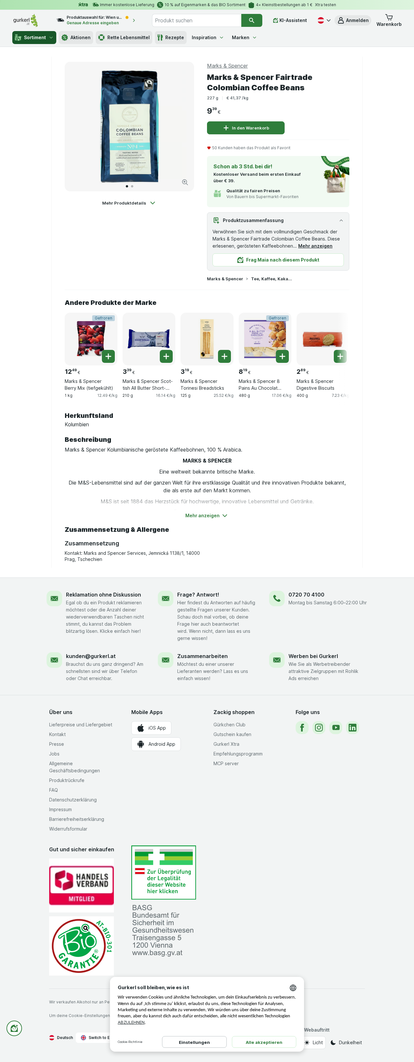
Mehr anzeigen (315, 246)
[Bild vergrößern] (185, 182)
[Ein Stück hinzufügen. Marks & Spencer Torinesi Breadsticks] (224, 356)
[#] (163, 872)
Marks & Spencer (225, 278)
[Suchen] (251, 20)
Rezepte (174, 37)
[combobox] (196, 20)
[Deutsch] (323, 20)
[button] (352, 20)
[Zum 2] (132, 186)
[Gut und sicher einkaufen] (81, 946)
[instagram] (318, 727)
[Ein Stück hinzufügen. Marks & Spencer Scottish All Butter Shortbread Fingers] (166, 356)
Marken (240, 37)
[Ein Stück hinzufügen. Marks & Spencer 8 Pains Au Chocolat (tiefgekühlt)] (282, 356)
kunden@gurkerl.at (91, 656)
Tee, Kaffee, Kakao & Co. (271, 278)
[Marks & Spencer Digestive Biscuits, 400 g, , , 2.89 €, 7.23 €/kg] (323, 339)
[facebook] (302, 727)
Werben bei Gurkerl (313, 656)
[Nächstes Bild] (182, 126)
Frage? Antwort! (198, 594)
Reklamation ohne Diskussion (103, 594)
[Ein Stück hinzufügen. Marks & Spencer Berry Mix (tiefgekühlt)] (108, 356)
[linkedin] (352, 727)
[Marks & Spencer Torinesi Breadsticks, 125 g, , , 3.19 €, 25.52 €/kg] (206, 339)
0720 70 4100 (306, 594)
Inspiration (204, 37)
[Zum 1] (127, 186)
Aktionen (81, 37)
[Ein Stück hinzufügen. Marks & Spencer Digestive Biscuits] (340, 356)
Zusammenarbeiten (202, 656)
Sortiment (35, 37)
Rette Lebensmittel (128, 37)
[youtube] (335, 727)
